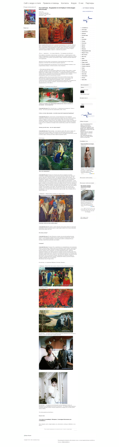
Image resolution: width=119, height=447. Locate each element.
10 (82, 209)
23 (93, 210)
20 (87, 210)
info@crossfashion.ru (65, 442)
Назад (82, 208)
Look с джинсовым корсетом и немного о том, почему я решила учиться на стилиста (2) (86, 136)
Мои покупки (84, 54)
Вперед (88, 211)
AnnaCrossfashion (83, 146)
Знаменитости (85, 31)
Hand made (84, 73)
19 (85, 210)
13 (88, 209)
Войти (82, 91)
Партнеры (90, 3)
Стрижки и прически (86, 66)
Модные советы (85, 52)
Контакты (65, 3)
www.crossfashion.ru (88, 11)
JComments (75, 430)
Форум (73, 3)
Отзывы (83, 77)
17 (82, 210)
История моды (46, 13)
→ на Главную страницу (87, 8)
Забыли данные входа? (84, 94)
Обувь (83, 58)
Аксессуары (84, 29)
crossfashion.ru (85, 27)
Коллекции (84, 39)
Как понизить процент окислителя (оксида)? (86, 186)
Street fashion (84, 75)
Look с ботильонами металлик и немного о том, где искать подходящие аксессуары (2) (86, 125)
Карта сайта (84, 79)
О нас (81, 3)
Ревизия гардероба (86, 64)
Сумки (83, 68)
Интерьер (84, 33)
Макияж (83, 46)
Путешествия (84, 60)
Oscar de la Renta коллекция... (87, 143)
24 (85, 211)
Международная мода (86, 50)
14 (90, 209)
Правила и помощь (51, 3)
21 (89, 210)
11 (84, 209)
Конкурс (83, 41)
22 (91, 210)
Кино (83, 37)
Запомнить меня (84, 89)
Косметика (84, 43)
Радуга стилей (85, 62)
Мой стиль (84, 56)
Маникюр (84, 48)
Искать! (82, 106)
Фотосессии (84, 71)
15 (92, 209)
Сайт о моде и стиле (32, 3)
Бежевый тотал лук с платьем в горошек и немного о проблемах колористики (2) (86, 132)
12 (86, 209)
